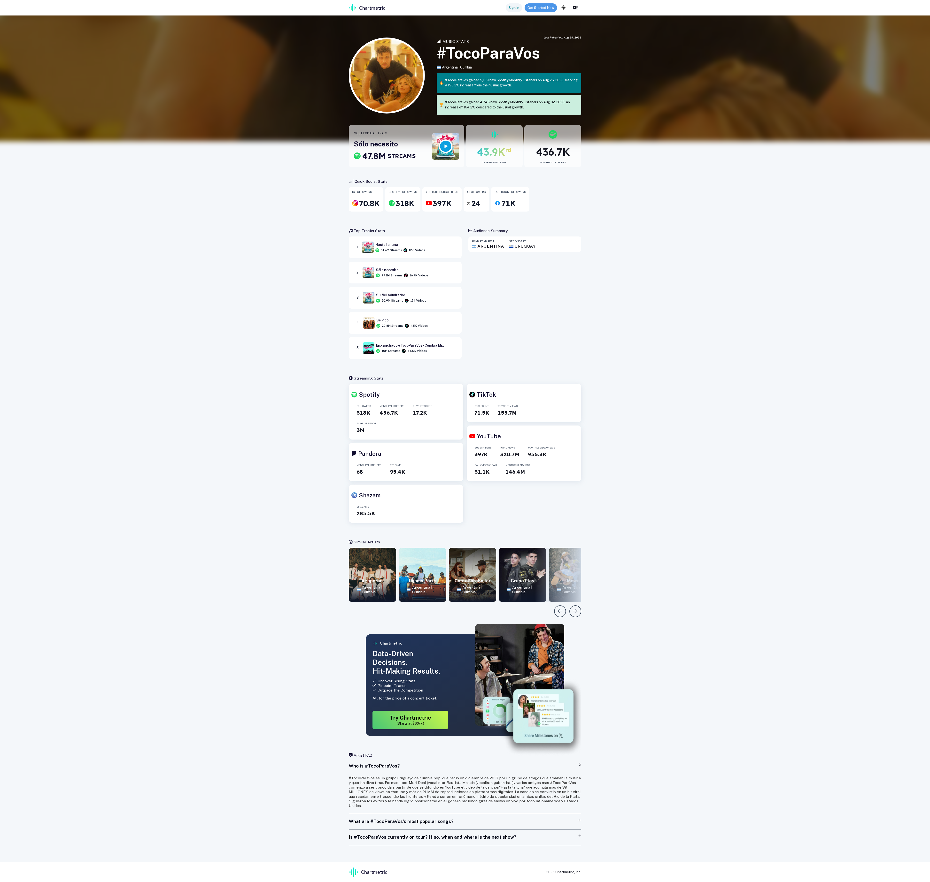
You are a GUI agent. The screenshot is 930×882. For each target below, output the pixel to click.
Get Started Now (540, 8)
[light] (563, 7)
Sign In (514, 8)
